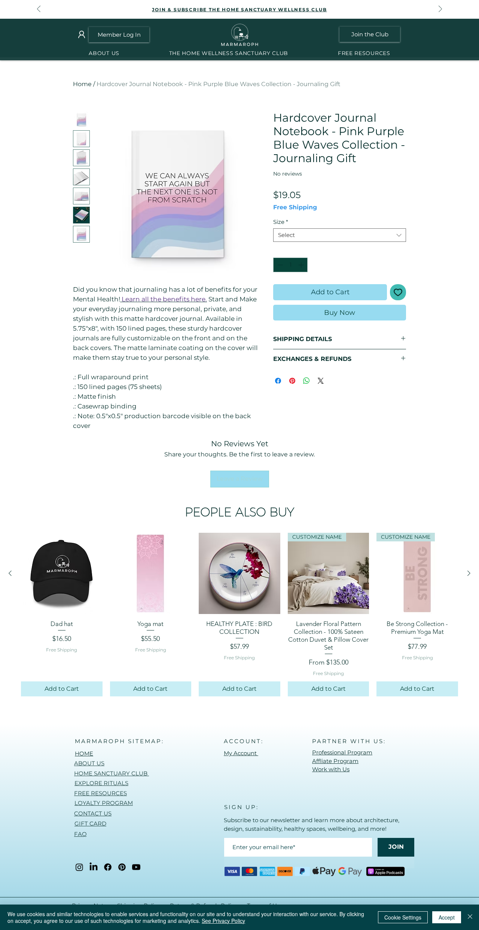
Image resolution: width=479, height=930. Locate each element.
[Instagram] (79, 867)
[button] (228, 53)
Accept (447, 917)
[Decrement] (279, 265)
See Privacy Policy (223, 920)
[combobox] (339, 235)
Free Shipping (295, 207)
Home (82, 84)
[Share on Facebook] (278, 380)
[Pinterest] (122, 867)
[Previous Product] (10, 573)
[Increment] (302, 265)
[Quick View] (62, 573)
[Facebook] (108, 867)
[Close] (470, 917)
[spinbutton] (290, 265)
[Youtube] (136, 867)
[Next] (440, 9)
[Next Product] (468, 573)
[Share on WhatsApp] (306, 380)
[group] (239, 614)
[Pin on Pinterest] (292, 380)
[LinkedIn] (93, 867)
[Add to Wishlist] (398, 292)
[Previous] (38, 9)
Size (280, 222)
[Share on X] (320, 380)
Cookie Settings (402, 917)
